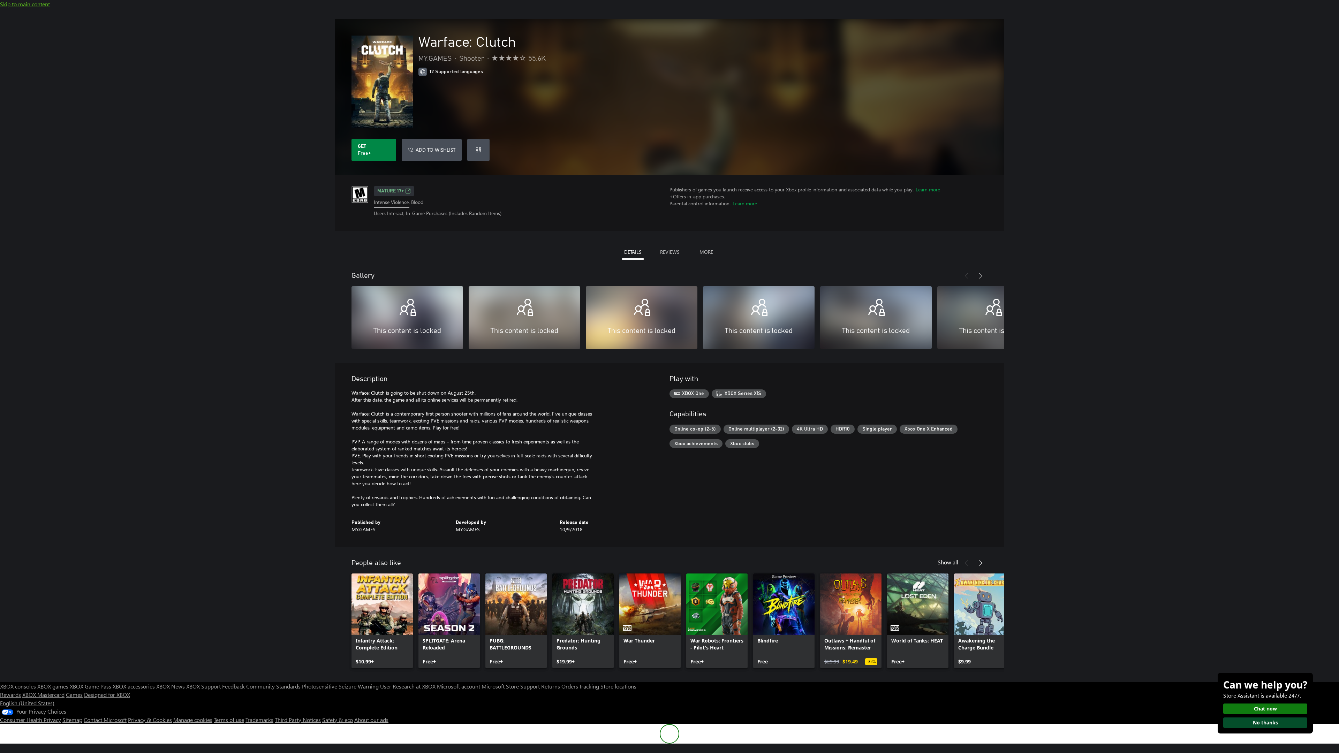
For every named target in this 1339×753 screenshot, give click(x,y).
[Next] (981, 276)
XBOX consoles (18, 686)
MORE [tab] (706, 252)
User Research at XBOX (408, 686)
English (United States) (27, 703)
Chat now (1265, 708)
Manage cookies (192, 719)
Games (74, 694)
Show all (948, 562)
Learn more (928, 189)
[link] (382, 620)
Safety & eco (337, 719)
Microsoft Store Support (511, 686)
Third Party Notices (298, 719)
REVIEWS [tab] (669, 252)
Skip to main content (25, 4)
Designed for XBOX (107, 694)
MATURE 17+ (390, 191)
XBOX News (170, 686)
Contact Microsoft (105, 719)
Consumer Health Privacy (30, 719)
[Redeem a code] (478, 150)
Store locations (618, 686)
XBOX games (52, 686)
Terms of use (229, 719)
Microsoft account (458, 686)
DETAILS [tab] (632, 252)
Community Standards (273, 686)
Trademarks (259, 719)
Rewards (10, 694)
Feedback (233, 686)
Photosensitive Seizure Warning (340, 686)
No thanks (1265, 722)
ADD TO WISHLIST (435, 149)
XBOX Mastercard (43, 694)
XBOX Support (203, 686)
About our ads (371, 719)
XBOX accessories (134, 686)
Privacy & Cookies (150, 719)
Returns (550, 686)
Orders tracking (580, 686)
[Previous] (967, 276)
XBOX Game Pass (90, 686)
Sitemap (72, 719)
